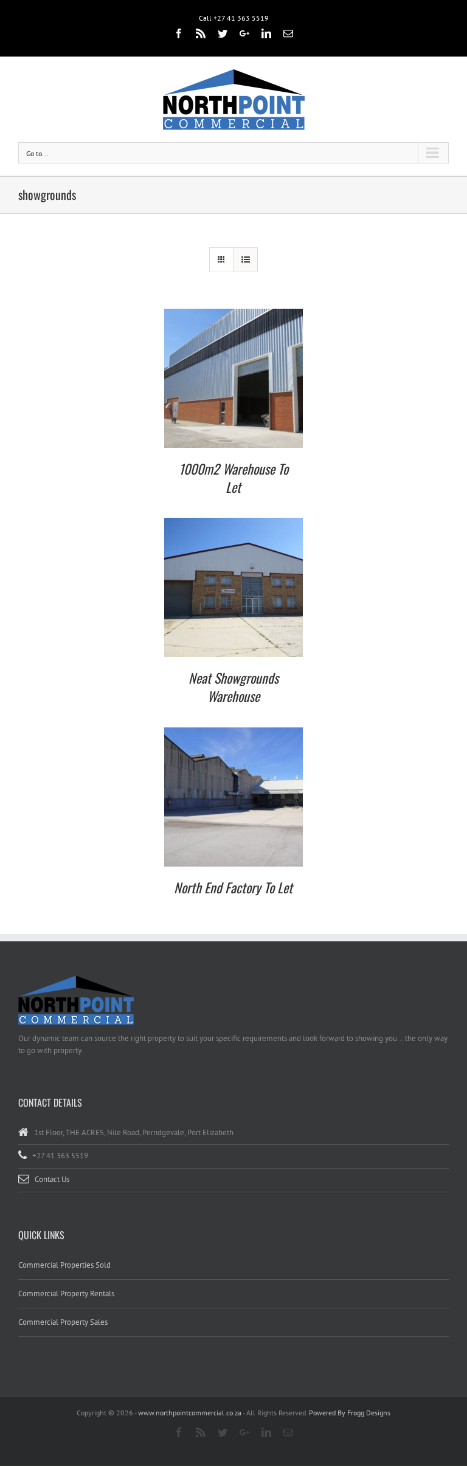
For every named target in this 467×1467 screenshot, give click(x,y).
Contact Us (52, 1179)
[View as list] (245, 260)
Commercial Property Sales (63, 1322)
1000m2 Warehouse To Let (233, 477)
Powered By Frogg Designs (349, 1412)
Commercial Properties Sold (64, 1265)
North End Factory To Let (233, 887)
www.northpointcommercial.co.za (189, 1412)
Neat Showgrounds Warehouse (233, 687)
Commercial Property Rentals (66, 1293)
